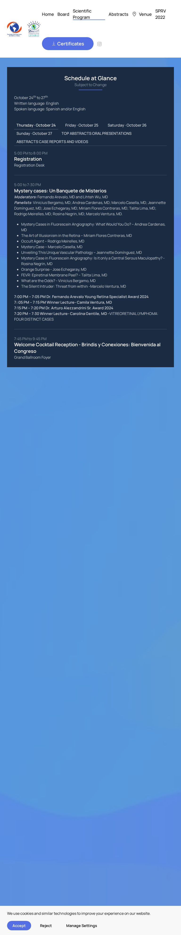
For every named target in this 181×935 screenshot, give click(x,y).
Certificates (70, 43)
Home (48, 14)
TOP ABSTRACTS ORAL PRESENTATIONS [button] (97, 133)
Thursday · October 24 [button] (36, 125)
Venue (145, 14)
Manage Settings (81, 925)
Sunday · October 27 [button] (34, 133)
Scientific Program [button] (82, 14)
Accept (19, 925)
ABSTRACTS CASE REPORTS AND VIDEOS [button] (52, 141)
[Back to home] (24, 28)
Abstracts (118, 14)
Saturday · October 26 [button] (127, 125)
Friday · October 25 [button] (81, 125)
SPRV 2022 (160, 14)
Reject (46, 925)
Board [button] (63, 14)
